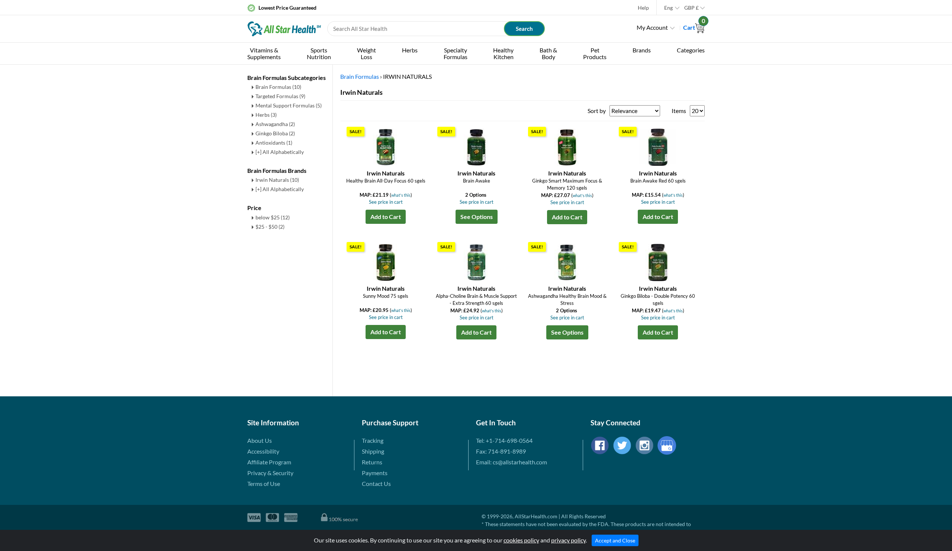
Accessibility (263, 451)
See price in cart (386, 202)
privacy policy (568, 540)
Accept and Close (615, 540)
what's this (401, 195)
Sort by (597, 110)
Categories (691, 50)
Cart (694, 27)
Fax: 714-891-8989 (501, 451)
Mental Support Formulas (288, 105)
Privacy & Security (270, 472)
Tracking (372, 440)
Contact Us (376, 483)
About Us (259, 440)
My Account (652, 27)
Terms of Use (263, 483)
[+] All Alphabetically (279, 152)
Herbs (410, 50)
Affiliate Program (269, 461)
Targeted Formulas (280, 96)
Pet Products (595, 53)
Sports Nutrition (319, 53)
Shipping (373, 451)
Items (679, 110)
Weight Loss (366, 53)
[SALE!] (385, 146)
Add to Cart (385, 216)
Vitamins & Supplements (264, 53)
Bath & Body (548, 53)
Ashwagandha (275, 124)
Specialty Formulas (455, 53)
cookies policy (521, 540)
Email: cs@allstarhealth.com (511, 461)
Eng (668, 7)
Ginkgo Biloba (275, 133)
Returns (372, 461)
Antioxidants (273, 142)
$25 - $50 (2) (269, 226)
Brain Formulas (278, 87)
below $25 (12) (272, 217)
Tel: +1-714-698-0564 (504, 440)
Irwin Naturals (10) (277, 180)
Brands (642, 50)
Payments (374, 472)
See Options (476, 216)
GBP (691, 7)
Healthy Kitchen (503, 53)
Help (643, 7)
